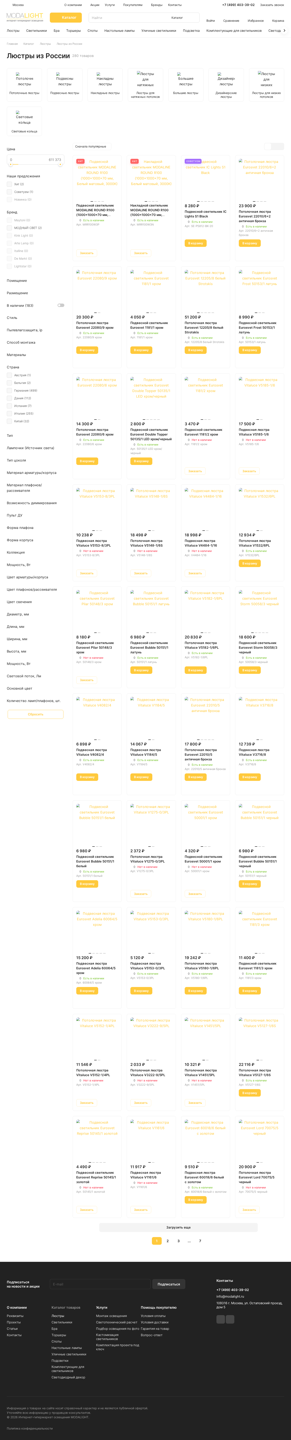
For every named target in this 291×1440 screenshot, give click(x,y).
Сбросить (35, 714)
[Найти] (194, 18)
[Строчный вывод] (274, 146)
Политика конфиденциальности (30, 1428)
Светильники (62, 1322)
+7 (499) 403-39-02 (238, 5)
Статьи (12, 1329)
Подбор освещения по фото (117, 1329)
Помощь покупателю (159, 1307)
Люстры (58, 1316)
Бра (54, 1329)
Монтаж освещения (111, 1316)
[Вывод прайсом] (280, 146)
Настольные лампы (67, 1348)
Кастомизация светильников (107, 1337)
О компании (17, 1307)
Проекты (14, 1322)
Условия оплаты (153, 1316)
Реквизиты (15, 1316)
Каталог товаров (66, 1307)
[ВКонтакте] (220, 1319)
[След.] (211, 1241)
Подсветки (60, 1361)
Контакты (14, 1335)
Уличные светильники (69, 1354)
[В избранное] (103, 253)
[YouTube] (230, 1319)
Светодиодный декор (68, 1377)
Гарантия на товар (155, 1329)
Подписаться (169, 1284)
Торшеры (59, 1335)
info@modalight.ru (230, 1296)
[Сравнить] (113, 253)
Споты (57, 1341)
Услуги (101, 1307)
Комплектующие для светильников (68, 1369)
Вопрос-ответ (152, 1335)
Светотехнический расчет (116, 1322)
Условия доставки (155, 1322)
